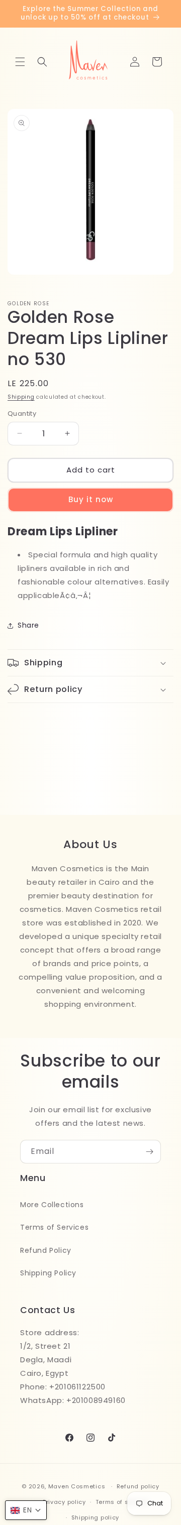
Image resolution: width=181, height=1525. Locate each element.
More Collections (52, 1205)
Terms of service (122, 1502)
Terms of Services (54, 1227)
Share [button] (28, 625)
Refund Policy (45, 1250)
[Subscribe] (149, 1151)
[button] (20, 62)
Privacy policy (64, 1502)
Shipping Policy (48, 1273)
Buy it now (90, 499)
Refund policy (138, 1486)
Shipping (21, 397)
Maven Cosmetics (77, 1486)
